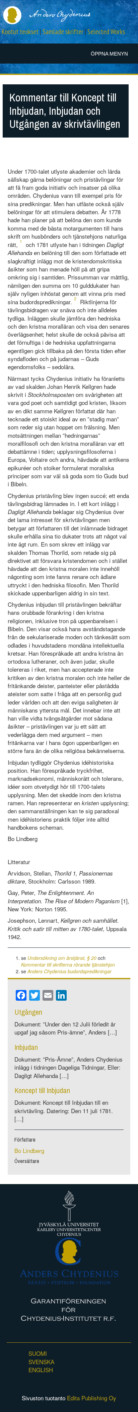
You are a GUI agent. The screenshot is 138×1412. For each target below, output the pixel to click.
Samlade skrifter (63, 31)
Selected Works (106, 31)
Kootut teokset (20, 31)
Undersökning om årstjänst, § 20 (61, 957)
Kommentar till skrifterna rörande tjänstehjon (68, 964)
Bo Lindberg (29, 1150)
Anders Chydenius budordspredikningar (69, 971)
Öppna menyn (109, 54)
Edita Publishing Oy (91, 1398)
